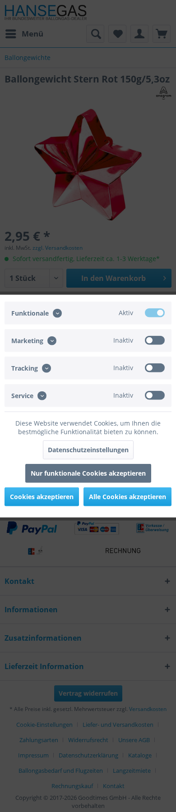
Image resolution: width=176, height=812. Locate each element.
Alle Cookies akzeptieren (127, 496)
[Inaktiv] (155, 339)
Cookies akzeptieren (42, 496)
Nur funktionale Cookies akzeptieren (88, 473)
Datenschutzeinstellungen (88, 449)
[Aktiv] (155, 312)
